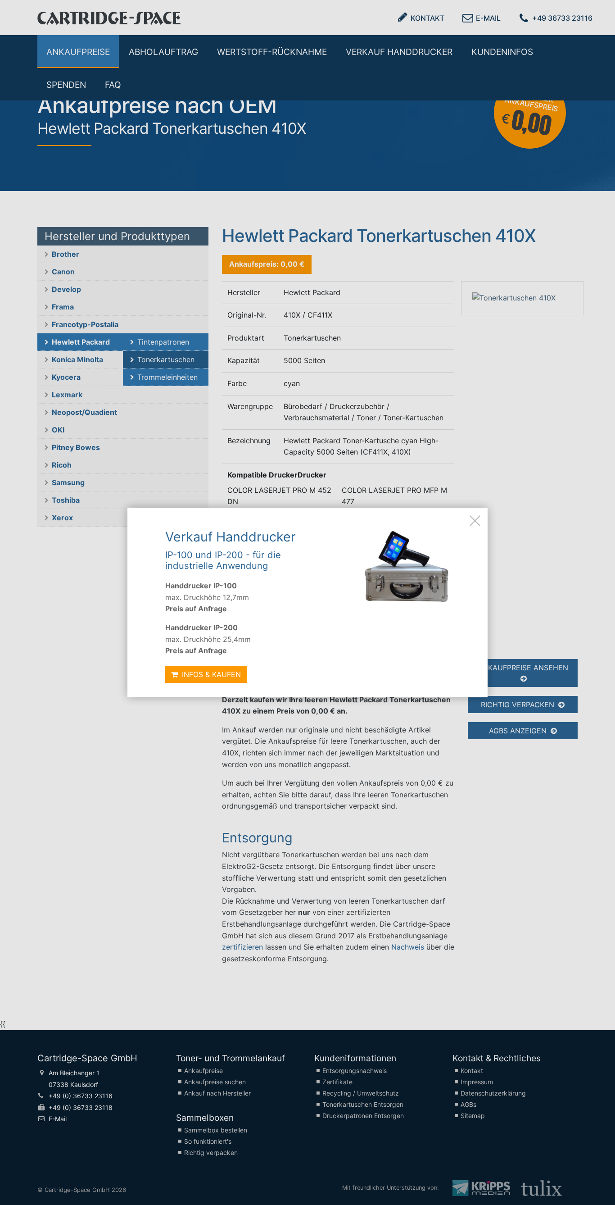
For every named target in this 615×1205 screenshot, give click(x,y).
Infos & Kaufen (210, 674)
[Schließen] (475, 520)
